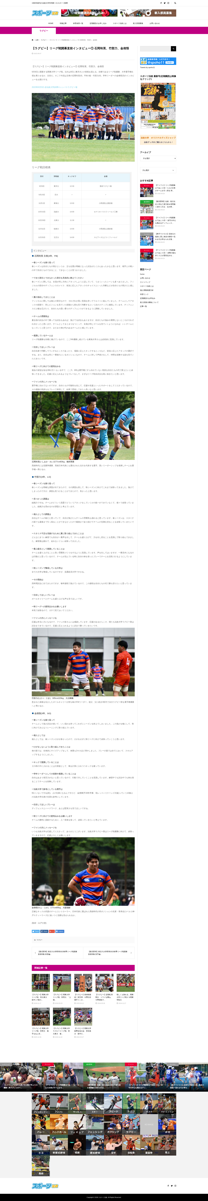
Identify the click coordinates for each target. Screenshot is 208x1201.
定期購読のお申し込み (98, 23)
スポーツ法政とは (120, 23)
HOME (50, 23)
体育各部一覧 (78, 23)
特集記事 (63, 23)
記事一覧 (143, 306)
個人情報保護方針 (147, 290)
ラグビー (43, 31)
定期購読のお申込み (147, 298)
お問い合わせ (155, 23)
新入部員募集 (138, 23)
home (142, 274)
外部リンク (144, 294)
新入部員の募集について (149, 302)
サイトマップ (145, 282)
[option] (21, 1077)
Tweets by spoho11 (147, 67)
